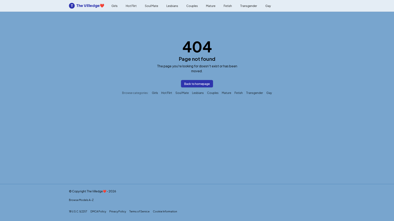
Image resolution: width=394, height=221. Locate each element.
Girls (114, 6)
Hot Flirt (131, 6)
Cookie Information (165, 211)
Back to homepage (197, 84)
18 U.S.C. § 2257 (78, 211)
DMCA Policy (98, 211)
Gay (268, 6)
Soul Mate (151, 6)
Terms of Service (139, 211)
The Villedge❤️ (87, 5)
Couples (192, 6)
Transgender (248, 6)
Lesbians (172, 6)
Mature (210, 6)
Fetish (228, 6)
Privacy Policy (117, 211)
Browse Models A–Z (81, 200)
